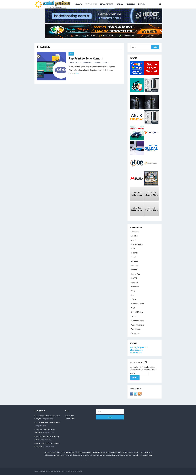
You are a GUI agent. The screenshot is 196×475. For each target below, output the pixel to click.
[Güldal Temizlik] (151, 154)
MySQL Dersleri (106, 4)
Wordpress (135, 329)
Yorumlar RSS (70, 419)
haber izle (76, 455)
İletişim (141, 4)
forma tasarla (112, 452)
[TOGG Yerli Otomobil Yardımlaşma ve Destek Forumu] (137, 139)
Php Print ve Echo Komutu (86, 58)
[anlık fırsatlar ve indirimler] (137, 124)
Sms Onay (119, 455)
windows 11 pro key (131, 452)
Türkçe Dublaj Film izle (51, 455)
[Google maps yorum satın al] (137, 75)
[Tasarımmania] (137, 185)
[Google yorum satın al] (151, 75)
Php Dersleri (91, 4)
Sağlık (133, 299)
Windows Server (137, 325)
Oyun (133, 291)
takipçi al (121, 452)
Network (134, 282)
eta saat (93, 455)
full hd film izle (136, 352)
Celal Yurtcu (74, 62)
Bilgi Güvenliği (137, 244)
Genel (133, 257)
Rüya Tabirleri (85, 455)
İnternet (134, 270)
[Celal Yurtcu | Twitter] (135, 395)
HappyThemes (77, 471)
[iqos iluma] (151, 91)
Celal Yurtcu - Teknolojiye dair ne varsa (52, 471)
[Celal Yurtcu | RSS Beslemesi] (140, 395)
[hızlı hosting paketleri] (103, 22)
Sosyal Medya (137, 312)
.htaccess (135, 232)
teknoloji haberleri (146, 455)
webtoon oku (101, 455)
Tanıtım (134, 316)
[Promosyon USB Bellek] (137, 154)
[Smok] (151, 108)
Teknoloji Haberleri (50, 452)
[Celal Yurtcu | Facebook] (131, 395)
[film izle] (137, 91)
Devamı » (77, 73)
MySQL (134, 278)
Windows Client (137, 321)
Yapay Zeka (135, 333)
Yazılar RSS (69, 416)
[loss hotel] (151, 185)
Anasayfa (78, 4)
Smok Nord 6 (128, 455)
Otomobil (135, 287)
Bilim (133, 249)
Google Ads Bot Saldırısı (69, 452)
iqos (58, 452)
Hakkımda (131, 4)
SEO (133, 308)
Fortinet (134, 253)
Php (71, 54)
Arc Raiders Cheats (66, 455)
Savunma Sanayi (137, 304)
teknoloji (104, 452)
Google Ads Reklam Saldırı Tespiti (89, 452)
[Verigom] (151, 139)
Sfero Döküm (110, 455)
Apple (133, 240)
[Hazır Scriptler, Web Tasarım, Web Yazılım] (103, 38)
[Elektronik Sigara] (137, 108)
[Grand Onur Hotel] (137, 169)
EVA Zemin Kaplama (145, 452)
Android (134, 236)
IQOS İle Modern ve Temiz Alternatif (47, 423)
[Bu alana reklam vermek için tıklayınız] (137, 200)
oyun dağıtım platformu (139, 347)
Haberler (134, 265)
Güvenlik (134, 261)
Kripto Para (135, 274)
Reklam (120, 4)
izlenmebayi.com (136, 350)
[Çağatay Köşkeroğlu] (151, 169)
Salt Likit (136, 455)
